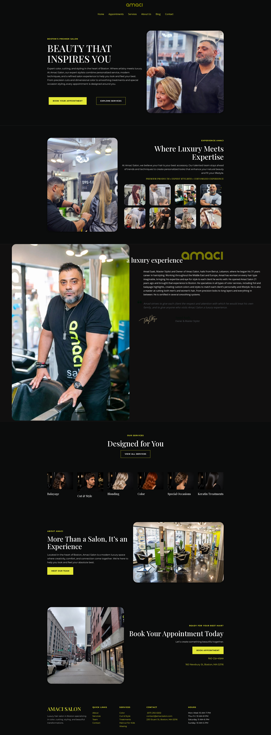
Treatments (125, 719)
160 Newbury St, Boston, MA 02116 (204, 664)
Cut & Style (124, 716)
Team (95, 719)
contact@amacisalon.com (159, 716)
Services (132, 14)
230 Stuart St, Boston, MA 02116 (162, 719)
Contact (169, 14)
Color (122, 713)
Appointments (116, 14)
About (95, 713)
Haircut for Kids (127, 723)
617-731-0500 (216, 658)
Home (101, 14)
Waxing (123, 726)
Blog (158, 14)
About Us (146, 14)
